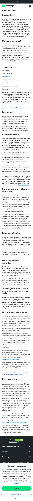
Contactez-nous (6, 76)
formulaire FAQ (13, 108)
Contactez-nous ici (23, 185)
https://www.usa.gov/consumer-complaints (14, 422)
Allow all (16, 488)
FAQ (24, 36)
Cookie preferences (16, 494)
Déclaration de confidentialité (10, 359)
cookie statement (19, 482)
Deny (16, 499)
